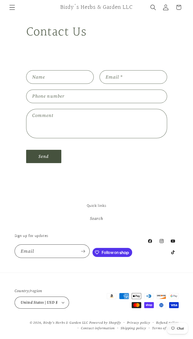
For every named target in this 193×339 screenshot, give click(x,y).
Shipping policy (133, 328)
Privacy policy (138, 322)
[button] (12, 7)
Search (96, 218)
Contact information (98, 328)
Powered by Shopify (105, 322)
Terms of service (165, 328)
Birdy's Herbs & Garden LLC (65, 322)
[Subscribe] (83, 251)
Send (43, 156)
